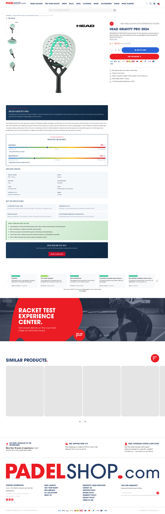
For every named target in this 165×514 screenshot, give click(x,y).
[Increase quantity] (119, 50)
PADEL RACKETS (50, 485)
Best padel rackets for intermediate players (26, 15)
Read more (113, 39)
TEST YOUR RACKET (52, 4)
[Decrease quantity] (112, 50)
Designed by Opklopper (148, 510)
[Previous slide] (80, 422)
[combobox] (82, 10)
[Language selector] (146, 4)
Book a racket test (57, 254)
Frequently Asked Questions (94, 485)
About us (48, 495)
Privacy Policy (89, 498)
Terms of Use (88, 500)
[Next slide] (85, 422)
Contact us (87, 488)
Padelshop (9, 15)
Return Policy (88, 493)
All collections (50, 493)
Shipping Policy (89, 490)
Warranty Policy (89, 495)
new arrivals (49, 490)
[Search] (150, 3)
